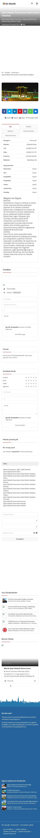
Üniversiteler (10, 289)
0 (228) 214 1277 (31, 148)
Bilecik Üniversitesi (9, 470)
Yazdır (8, 118)
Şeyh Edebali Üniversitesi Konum (14, 501)
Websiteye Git (32, 160)
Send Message (20, 334)
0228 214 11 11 (11, 674)
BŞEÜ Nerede (25, 470)
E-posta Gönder (31, 156)
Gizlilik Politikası (21, 829)
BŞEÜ (18, 470)
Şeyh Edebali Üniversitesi (11, 472)
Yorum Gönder (20, 425)
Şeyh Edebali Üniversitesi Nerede (14, 503)
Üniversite (14, 73)
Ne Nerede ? (15, 825)
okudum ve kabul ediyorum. (18, 328)
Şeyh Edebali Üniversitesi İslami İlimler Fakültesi (18, 75)
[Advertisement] (20, 47)
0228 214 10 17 (24, 674)
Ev (2, 73)
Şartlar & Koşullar (24, 831)
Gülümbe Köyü (32, 144)
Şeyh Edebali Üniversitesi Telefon (14, 506)
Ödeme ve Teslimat (9, 831)
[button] (10, 686)
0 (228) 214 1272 (31, 152)
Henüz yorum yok (10, 439)
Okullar (7, 73)
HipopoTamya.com (9, 834)
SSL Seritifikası (8, 829)
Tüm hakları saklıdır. (27, 825)
